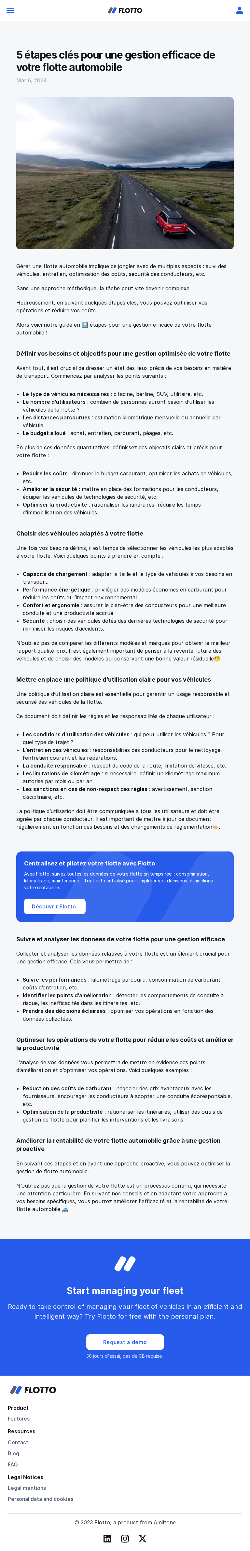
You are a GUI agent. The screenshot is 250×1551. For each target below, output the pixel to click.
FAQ (13, 1464)
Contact (18, 1442)
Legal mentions (27, 1488)
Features (19, 1418)
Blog (13, 1453)
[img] (125, 10)
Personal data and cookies (40, 1499)
